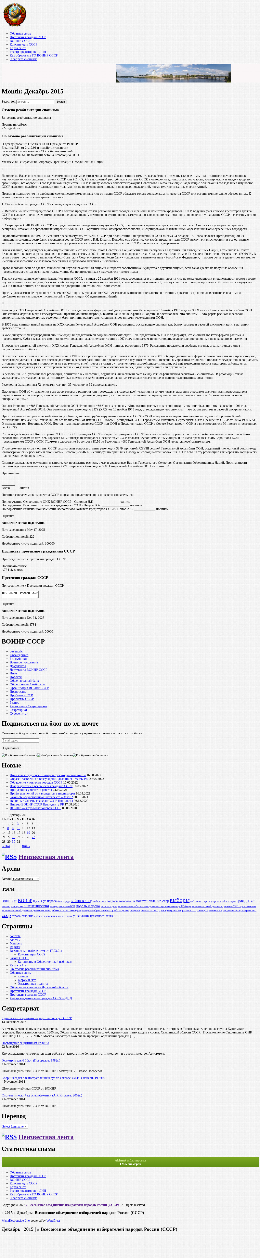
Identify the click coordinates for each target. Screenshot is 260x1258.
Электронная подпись (33, 983)
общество (135, 910)
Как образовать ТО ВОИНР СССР (34, 55)
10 (18, 828)
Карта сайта (18, 48)
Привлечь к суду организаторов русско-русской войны (48, 775)
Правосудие (18, 691)
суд (64, 916)
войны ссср (99, 901)
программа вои (174, 911)
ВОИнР (25, 900)
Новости (16, 677)
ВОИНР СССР (20, 40)
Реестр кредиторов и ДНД (28, 51)
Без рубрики (18, 658)
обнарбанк (87, 911)
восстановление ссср (152, 901)
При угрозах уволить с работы (31, 789)
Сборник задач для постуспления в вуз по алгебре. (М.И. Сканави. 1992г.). (53, 1078)
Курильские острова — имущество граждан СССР (37, 1018)
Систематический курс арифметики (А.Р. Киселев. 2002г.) (42, 1095)
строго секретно (23, 915)
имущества (17, 906)
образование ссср (103, 910)
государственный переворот (222, 901)
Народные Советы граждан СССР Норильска (41, 800)
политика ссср (149, 910)
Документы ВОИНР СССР (28, 669)
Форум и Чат (27, 980)
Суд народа (49, 901)
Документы (18, 666)
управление (81, 915)
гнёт (192, 901)
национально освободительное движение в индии (26, 910)
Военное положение (24, 662)
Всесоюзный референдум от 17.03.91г (36, 950)
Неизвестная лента (46, 856)
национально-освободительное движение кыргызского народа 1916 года (154, 906)
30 (13, 841)
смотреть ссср (248, 910)
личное (23, 976)
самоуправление (209, 910)
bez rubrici (16, 651)
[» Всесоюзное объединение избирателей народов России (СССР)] (15, 26)
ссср (6, 915)
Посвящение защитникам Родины (25, 1043)
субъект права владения (48, 916)
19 (28, 832)
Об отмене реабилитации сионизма (34, 969)
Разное (14, 702)
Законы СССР (19, 958)
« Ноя (6, 846)
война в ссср (81, 900)
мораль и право (88, 906)
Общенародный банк (24, 680)
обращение (121, 910)
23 (13, 837)
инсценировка (36, 905)
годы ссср (201, 901)
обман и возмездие (66, 910)
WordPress (53, 1220)
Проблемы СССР (22, 699)
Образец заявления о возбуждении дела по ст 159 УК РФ (49, 778)
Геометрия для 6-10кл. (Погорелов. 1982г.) (31, 1060)
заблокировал (130, 1162)
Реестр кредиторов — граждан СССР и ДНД (41, 998)
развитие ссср (189, 910)
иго (253, 901)
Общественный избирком (27, 684)
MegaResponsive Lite (16, 1220)
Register (15, 947)
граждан (243, 901)
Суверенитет (19, 713)
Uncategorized (19, 655)
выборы (180, 900)
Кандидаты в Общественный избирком (45, 961)
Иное (13, 673)
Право (36, 901)
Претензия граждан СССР (28, 37)
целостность (97, 915)
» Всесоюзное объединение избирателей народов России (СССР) (72, 1205)
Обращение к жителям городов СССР (36, 782)
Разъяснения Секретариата (28, 706)
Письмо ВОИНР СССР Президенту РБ (37, 804)
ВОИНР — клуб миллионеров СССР (35, 808)
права (162, 910)
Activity (15, 939)
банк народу (63, 901)
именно (6, 906)
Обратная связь (20, 33)
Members (16, 943)
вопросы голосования (121, 901)
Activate (15, 936)
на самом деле (109, 906)
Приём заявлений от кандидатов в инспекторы (42, 793)
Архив (6, 878)
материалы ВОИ (67, 906)
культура (54, 906)
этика (109, 915)
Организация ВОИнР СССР (29, 688)
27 (33, 837)
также (69, 916)
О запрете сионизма (23, 59)
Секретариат (18, 710)
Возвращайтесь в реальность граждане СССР (41, 786)
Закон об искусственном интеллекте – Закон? (41, 797)
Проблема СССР (21, 695)
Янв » (26, 846)
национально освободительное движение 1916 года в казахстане (224, 906)
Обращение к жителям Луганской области (39, 987)
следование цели (231, 910)
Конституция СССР (23, 44)
